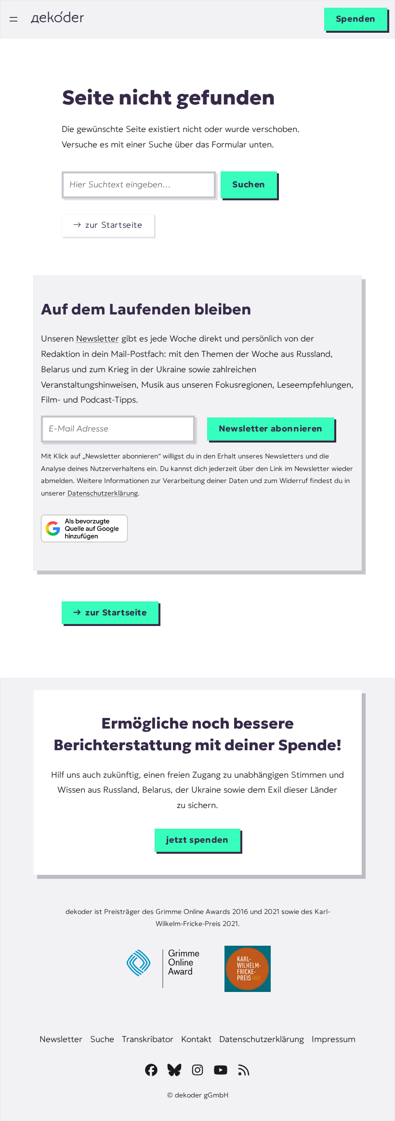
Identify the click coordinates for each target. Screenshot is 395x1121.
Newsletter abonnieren (271, 428)
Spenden (356, 18)
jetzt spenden (197, 839)
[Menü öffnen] (13, 19)
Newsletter (97, 338)
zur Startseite (114, 225)
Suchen (248, 184)
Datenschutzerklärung (102, 493)
